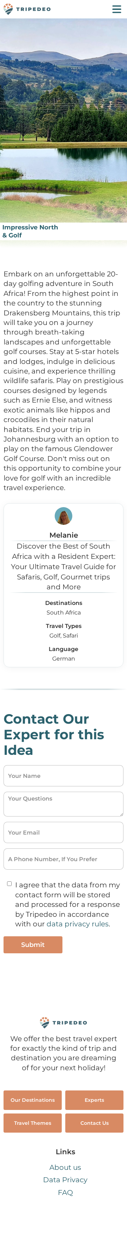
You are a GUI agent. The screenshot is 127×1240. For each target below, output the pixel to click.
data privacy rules (78, 924)
